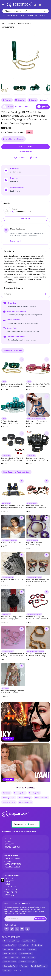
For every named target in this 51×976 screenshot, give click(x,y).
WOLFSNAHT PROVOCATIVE (36, 418)
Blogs (7, 884)
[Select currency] (46, 4)
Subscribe (40, 919)
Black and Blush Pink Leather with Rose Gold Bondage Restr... (36, 508)
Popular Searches (11, 937)
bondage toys (8, 797)
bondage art (34, 793)
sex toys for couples (27, 962)
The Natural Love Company (35, 651)
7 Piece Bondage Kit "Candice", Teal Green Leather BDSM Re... (9, 423)
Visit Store (25, 219)
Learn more (14, 241)
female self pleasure (39, 966)
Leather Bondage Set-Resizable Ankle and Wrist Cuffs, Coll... (37, 619)
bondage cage (9, 802)
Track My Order (12, 859)
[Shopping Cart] (40, 4)
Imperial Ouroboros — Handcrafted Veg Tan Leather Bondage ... (35, 545)
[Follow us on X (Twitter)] (17, 929)
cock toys (20, 949)
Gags (22, 15)
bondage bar (19, 793)
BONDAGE (14, 15)
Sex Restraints (24, 24)
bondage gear (41, 797)
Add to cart (25, 147)
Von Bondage (6, 503)
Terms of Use (10, 892)
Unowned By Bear (7, 577)
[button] (46, 54)
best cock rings (28, 958)
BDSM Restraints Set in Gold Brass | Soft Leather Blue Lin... (12, 508)
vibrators (24, 966)
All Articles (10, 887)
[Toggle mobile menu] (3, 4)
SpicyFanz (9, 895)
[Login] (35, 4)
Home (4, 24)
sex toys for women (11, 941)
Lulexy (10, 107)
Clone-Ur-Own (31, 15)
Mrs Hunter (5, 688)
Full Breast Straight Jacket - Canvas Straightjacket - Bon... (13, 619)
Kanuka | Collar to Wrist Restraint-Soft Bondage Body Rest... (36, 656)
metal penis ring (29, 941)
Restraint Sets (8, 27)
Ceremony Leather (7, 651)
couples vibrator (10, 962)
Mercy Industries (32, 503)
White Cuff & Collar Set (11, 543)
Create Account (12, 847)
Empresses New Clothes (9, 540)
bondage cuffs (25, 802)
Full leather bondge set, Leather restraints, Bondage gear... (36, 423)
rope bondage (25, 797)
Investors (9, 881)
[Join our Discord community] (6, 929)
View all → (17, 970)
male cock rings (10, 953)
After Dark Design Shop (34, 614)
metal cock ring (9, 945)
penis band (24, 945)
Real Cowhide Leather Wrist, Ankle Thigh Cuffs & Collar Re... (37, 460)
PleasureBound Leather (34, 577)
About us (8, 878)
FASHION (42, 15)
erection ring (37, 945)
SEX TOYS (6, 15)
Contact (8, 861)
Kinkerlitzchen (6, 614)
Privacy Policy (11, 889)
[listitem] (25, 722)
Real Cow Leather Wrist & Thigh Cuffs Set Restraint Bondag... (12, 460)
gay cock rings (26, 953)
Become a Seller (12, 867)
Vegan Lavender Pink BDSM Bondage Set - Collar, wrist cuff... (12, 656)
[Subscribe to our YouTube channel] (22, 929)
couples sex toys (10, 966)
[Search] (45, 11)
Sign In (7, 841)
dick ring (32, 949)
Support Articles (12, 864)
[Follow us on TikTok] (27, 929)
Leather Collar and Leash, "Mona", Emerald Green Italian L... (12, 386)
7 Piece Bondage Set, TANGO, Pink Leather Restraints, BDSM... (38, 386)
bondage (6, 793)
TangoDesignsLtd (32, 540)
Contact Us (10, 925)
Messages (9, 844)
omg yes (7, 970)
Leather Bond (6, 455)
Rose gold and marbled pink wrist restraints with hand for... (38, 582)
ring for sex (8, 949)
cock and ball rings (11, 958)
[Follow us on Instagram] (12, 929)
